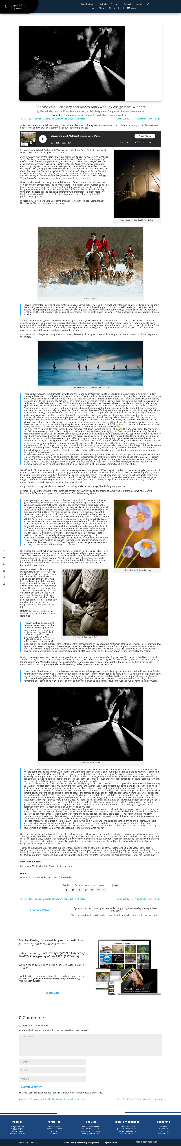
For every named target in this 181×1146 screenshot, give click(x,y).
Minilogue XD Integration (90, 1131)
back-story (102, 115)
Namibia (54, 1131)
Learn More (53, 992)
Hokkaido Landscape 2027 (127, 1131)
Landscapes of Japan (54, 1129)
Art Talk (90, 111)
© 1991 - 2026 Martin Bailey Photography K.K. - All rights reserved (90, 1142)
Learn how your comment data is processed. (80, 1092)
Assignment (101, 111)
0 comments (137, 111)
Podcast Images (17, 1131)
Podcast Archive (17, 1129)
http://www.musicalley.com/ (58, 866)
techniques (116, 115)
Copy (116, 885)
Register (122, 8)
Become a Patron (40, 910)
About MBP (163, 1126)
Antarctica (54, 1133)
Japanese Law (163, 1133)
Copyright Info (163, 1131)
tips (126, 115)
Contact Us (163, 1129)
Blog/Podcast (87, 4)
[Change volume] (69, 142)
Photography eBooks (90, 1133)
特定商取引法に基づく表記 (28, 1142)
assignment (88, 115)
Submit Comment (31, 1086)
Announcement (77, 111)
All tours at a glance (127, 1126)
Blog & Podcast (17, 1126)
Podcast (125, 111)
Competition (114, 111)
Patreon (114, 4)
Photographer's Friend (90, 1126)
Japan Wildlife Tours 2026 (127, 1129)
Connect (127, 4)
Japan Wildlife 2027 (127, 1133)
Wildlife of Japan (54, 1126)
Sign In (112, 8)
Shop (101, 8)
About (139, 4)
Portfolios (103, 4)
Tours (93, 8)
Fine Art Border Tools (90, 1129)
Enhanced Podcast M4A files (49, 877)
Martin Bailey (46, 111)
